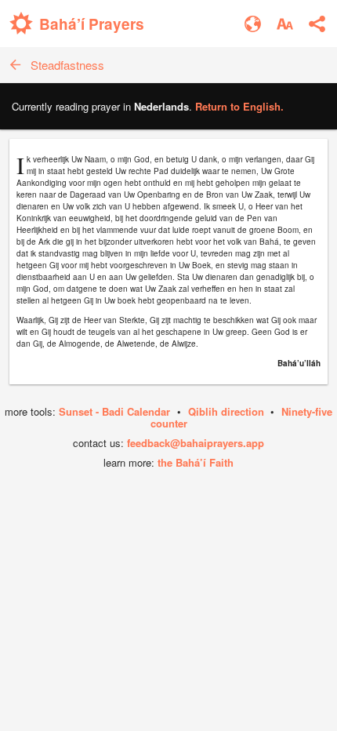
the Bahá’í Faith (196, 462)
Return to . (239, 106)
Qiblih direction (226, 411)
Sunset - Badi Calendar (114, 411)
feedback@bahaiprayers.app (195, 442)
